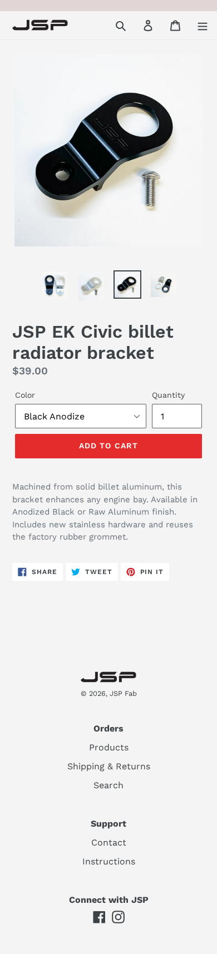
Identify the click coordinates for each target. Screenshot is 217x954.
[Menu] (202, 25)
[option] (55, 285)
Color (25, 395)
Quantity (168, 395)
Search (108, 785)
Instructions (108, 861)
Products (109, 747)
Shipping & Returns (108, 766)
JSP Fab (123, 693)
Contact (108, 842)
